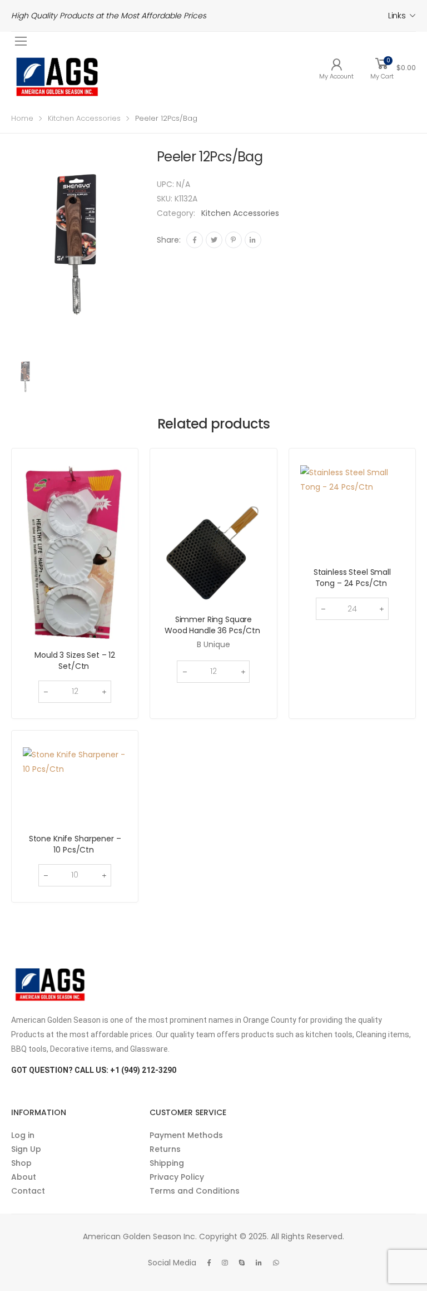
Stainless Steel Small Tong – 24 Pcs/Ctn (352, 577)
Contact (28, 1190)
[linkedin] (259, 1262)
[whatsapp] (276, 1262)
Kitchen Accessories (84, 118)
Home (22, 118)
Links (397, 15)
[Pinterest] (233, 239)
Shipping (167, 1163)
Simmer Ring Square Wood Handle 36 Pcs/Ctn (213, 625)
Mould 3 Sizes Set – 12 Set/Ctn (74, 660)
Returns (165, 1149)
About (23, 1176)
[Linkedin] (253, 239)
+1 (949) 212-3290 (143, 1070)
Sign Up (26, 1149)
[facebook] (209, 1262)
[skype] (242, 1262)
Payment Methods (186, 1135)
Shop (21, 1163)
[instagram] (225, 1262)
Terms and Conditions (195, 1190)
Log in (22, 1135)
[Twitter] (214, 239)
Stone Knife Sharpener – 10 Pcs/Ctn (75, 844)
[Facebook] (194, 239)
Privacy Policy (177, 1176)
